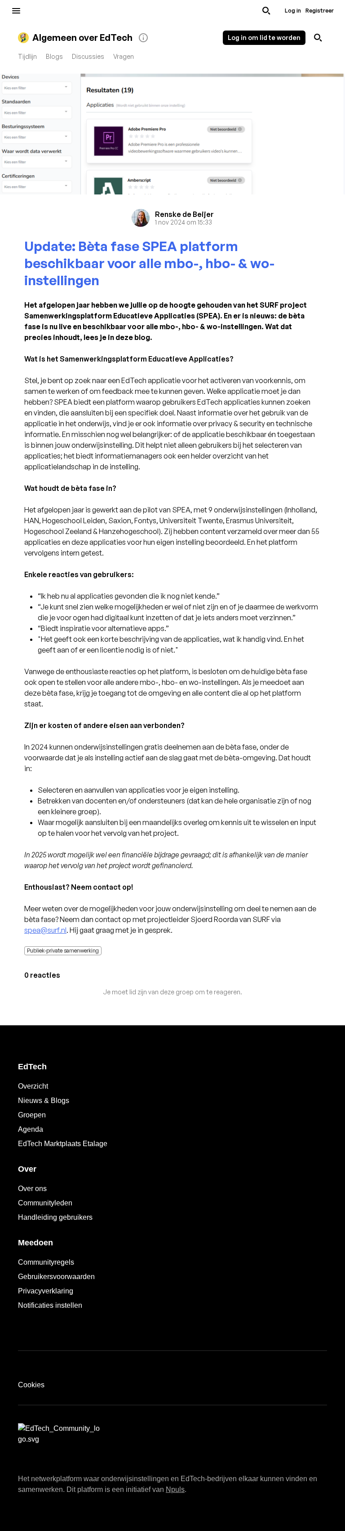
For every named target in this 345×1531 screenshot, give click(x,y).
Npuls (175, 1489)
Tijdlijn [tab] (27, 56)
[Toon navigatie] (16, 11)
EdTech (32, 1066)
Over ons (32, 1188)
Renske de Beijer (184, 214)
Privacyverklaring (45, 1291)
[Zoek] (266, 11)
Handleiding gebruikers (55, 1217)
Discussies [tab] (88, 56)
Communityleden (45, 1203)
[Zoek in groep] (318, 37)
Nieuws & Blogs (43, 1100)
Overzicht (33, 1086)
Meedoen (35, 1242)
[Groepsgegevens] (143, 38)
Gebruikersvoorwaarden (56, 1276)
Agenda (30, 1129)
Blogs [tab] (54, 56)
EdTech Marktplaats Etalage (62, 1143)
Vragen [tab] (123, 56)
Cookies (31, 1385)
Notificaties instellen (50, 1305)
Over (27, 1169)
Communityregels (46, 1262)
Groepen (32, 1115)
